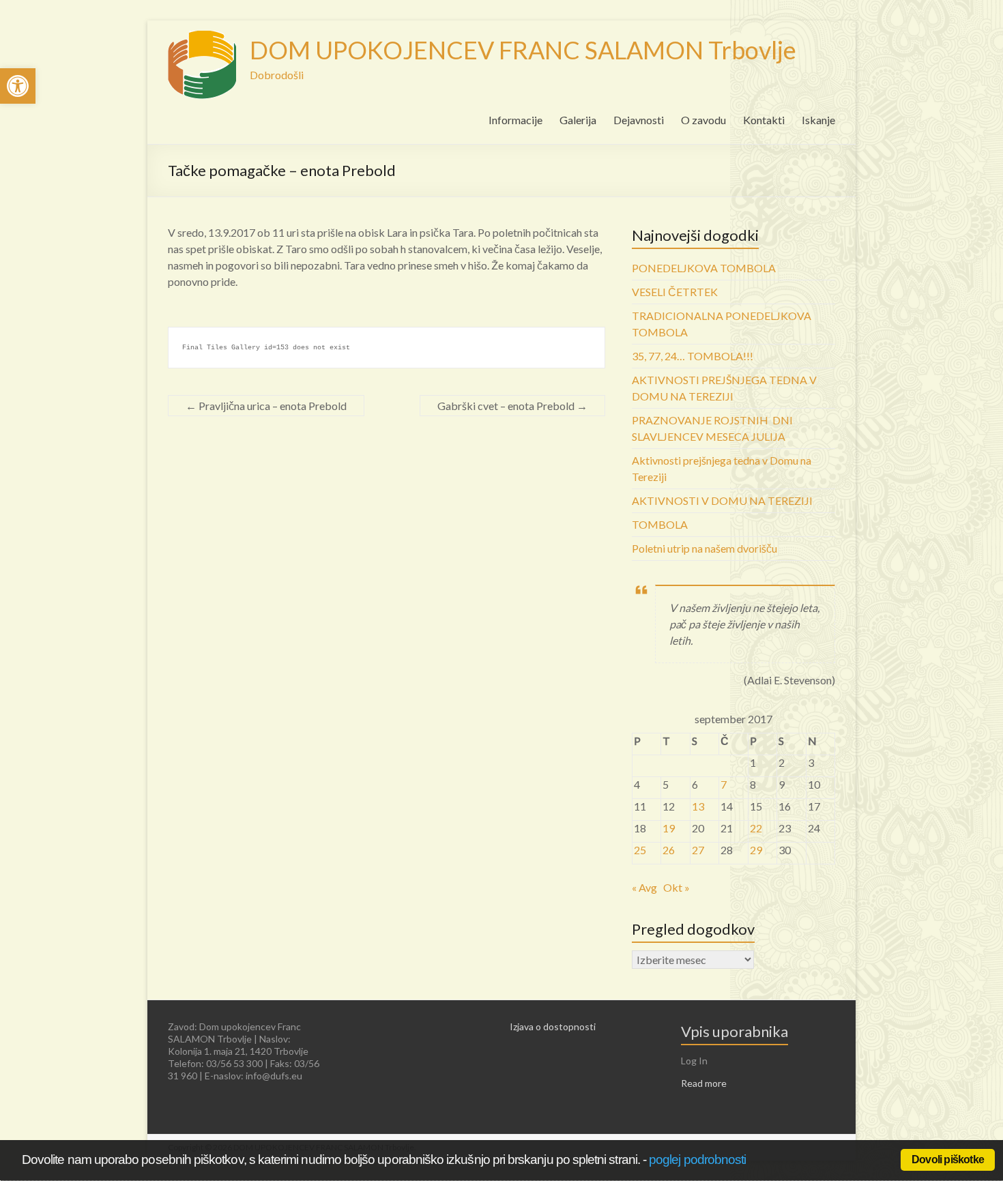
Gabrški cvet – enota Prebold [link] (512, 405)
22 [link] (756, 827)
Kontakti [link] (764, 119)
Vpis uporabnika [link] (734, 1031)
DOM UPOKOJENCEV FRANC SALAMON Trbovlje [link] (523, 50)
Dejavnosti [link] (638, 119)
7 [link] (724, 784)
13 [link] (698, 806)
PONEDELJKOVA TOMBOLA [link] (704, 267)
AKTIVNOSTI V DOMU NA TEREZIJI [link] (722, 500)
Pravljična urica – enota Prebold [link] (266, 405)
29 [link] (756, 849)
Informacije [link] (515, 119)
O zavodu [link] (703, 119)
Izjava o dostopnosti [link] (553, 1026)
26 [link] (669, 849)
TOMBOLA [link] (660, 524)
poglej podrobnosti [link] (697, 1159)
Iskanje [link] (818, 119)
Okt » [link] (676, 887)
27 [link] (698, 849)
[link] (17, 86)
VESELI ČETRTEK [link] (675, 291)
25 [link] (640, 849)
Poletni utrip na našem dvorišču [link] (704, 548)
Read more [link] (704, 1083)
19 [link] (669, 827)
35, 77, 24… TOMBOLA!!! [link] (692, 355)
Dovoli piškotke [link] (948, 1159)
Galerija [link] (577, 119)
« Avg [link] (644, 887)
